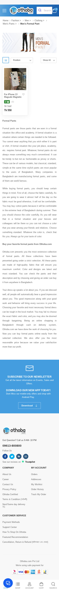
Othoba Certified (10, 494)
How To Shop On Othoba (14, 532)
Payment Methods (11, 522)
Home (5, 20)
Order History (37, 489)
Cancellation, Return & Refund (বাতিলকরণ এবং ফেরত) (25, 542)
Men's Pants (9, 24)
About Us (6, 474)
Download (27, 405)
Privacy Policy (9, 489)
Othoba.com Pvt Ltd (29, 561)
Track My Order (38, 494)
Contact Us (7, 484)
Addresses (36, 479)
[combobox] (44, 10)
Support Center (9, 527)
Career (5, 479)
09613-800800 (11, 445)
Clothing (38, 20)
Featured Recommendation (15, 537)
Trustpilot (30, 462)
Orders (34, 474)
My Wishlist (36, 484)
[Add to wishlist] (23, 94)
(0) (12, 102)
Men (27, 20)
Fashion (15, 20)
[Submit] (40, 10)
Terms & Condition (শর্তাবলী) (14, 499)
